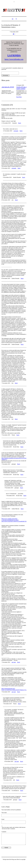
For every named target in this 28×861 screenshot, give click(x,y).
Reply (19, 123)
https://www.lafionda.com (14, 59)
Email (2, 819)
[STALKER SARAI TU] (14, 10)
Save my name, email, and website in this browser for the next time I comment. (13, 828)
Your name (4, 812)
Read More (4, 97)
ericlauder (16, 130)
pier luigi (14, 662)
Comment (3, 831)
